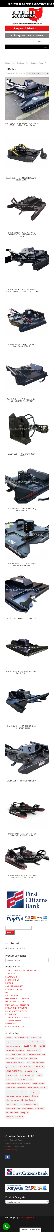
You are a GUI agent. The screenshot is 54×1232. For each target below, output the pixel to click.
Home (7, 63)
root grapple (34, 1092)
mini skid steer (11, 1075)
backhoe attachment (13, 1046)
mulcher (9, 1079)
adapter (9, 1037)
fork (28, 1062)
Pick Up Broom (38, 1083)
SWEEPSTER (10, 1023)
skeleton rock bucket (30, 1096)
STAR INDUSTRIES (13, 1020)
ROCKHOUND (11, 1014)
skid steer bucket (12, 1100)
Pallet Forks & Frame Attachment (18, 1083)
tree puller (24, 1113)
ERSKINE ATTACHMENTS (15, 989)
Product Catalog (18, 63)
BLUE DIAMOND (12, 980)
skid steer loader (12, 1104)
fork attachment (38, 1062)
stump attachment (13, 1108)
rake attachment (12, 1092)
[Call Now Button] (6, 1226)
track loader (39, 1108)
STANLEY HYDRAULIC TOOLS (17, 1017)
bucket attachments (34, 1050)
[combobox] (27, 960)
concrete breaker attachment (34, 1054)
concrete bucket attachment (16, 1058)
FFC (6, 992)
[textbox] (27, 960)
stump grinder (27, 1108)
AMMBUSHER (11, 973)
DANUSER (33, 1058)
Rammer (24, 1092)
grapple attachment (13, 1067)
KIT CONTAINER (12, 995)
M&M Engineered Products (17, 1005)
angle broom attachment (15, 1042)
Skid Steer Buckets (28, 1100)
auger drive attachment (35, 1042)
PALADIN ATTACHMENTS (16, 1011)
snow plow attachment (29, 1104)
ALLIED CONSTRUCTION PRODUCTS (20, 970)
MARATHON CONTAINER (16, 1008)
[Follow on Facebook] (7, 1157)
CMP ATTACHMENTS (14, 986)
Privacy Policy (11, 1149)
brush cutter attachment (15, 1050)
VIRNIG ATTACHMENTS (15, 1026)
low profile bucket (31, 1071)
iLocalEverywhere (26, 1217)
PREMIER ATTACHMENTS (37, 1087)
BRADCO (9, 983)
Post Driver (10, 1087)
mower (39, 1075)
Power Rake (21, 1087)
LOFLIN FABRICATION (14, 1001)
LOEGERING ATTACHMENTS (17, 998)
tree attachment (12, 1113)
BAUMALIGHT (11, 977)
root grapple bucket (13, 1096)
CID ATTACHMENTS (13, 1054)
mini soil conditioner (27, 1075)
